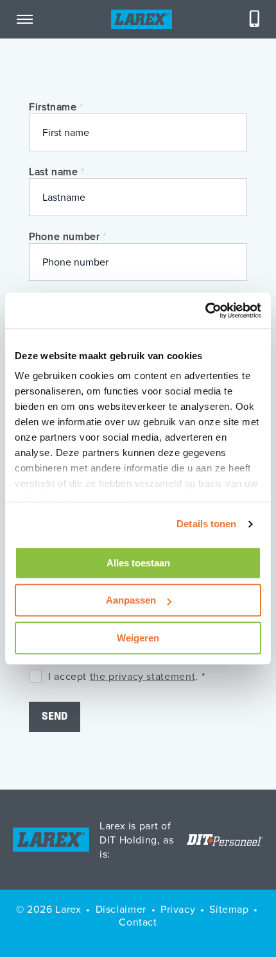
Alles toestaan (138, 562)
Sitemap (228, 909)
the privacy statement (142, 676)
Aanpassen (131, 600)
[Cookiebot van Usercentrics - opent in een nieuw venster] (205, 310)
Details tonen (206, 523)
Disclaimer (121, 909)
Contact (138, 922)
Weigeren (138, 637)
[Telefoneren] (254, 19)
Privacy (177, 909)
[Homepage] (141, 19)
